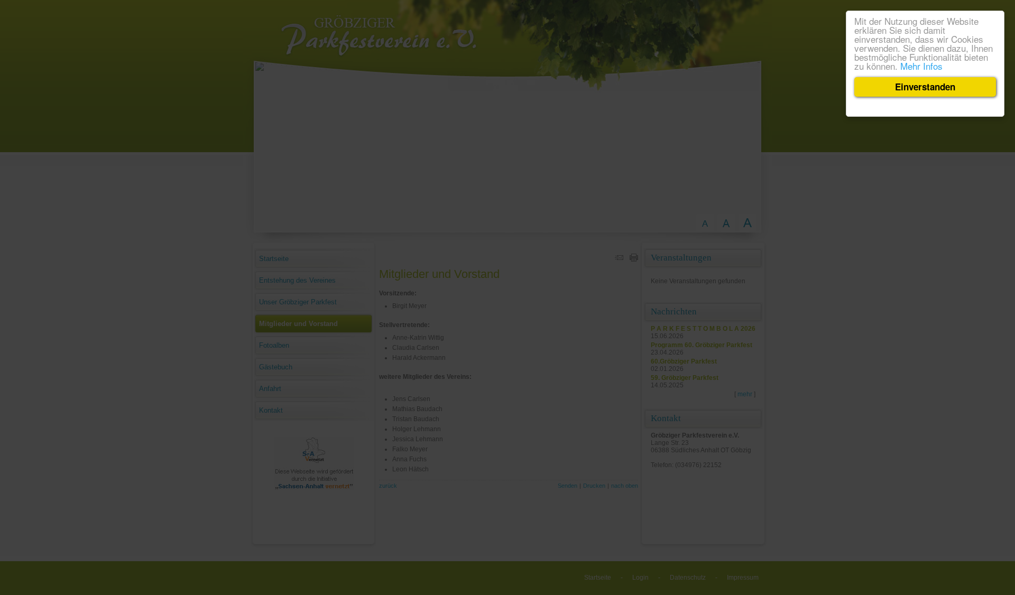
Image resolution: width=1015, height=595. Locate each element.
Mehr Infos (921, 65)
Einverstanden (925, 86)
